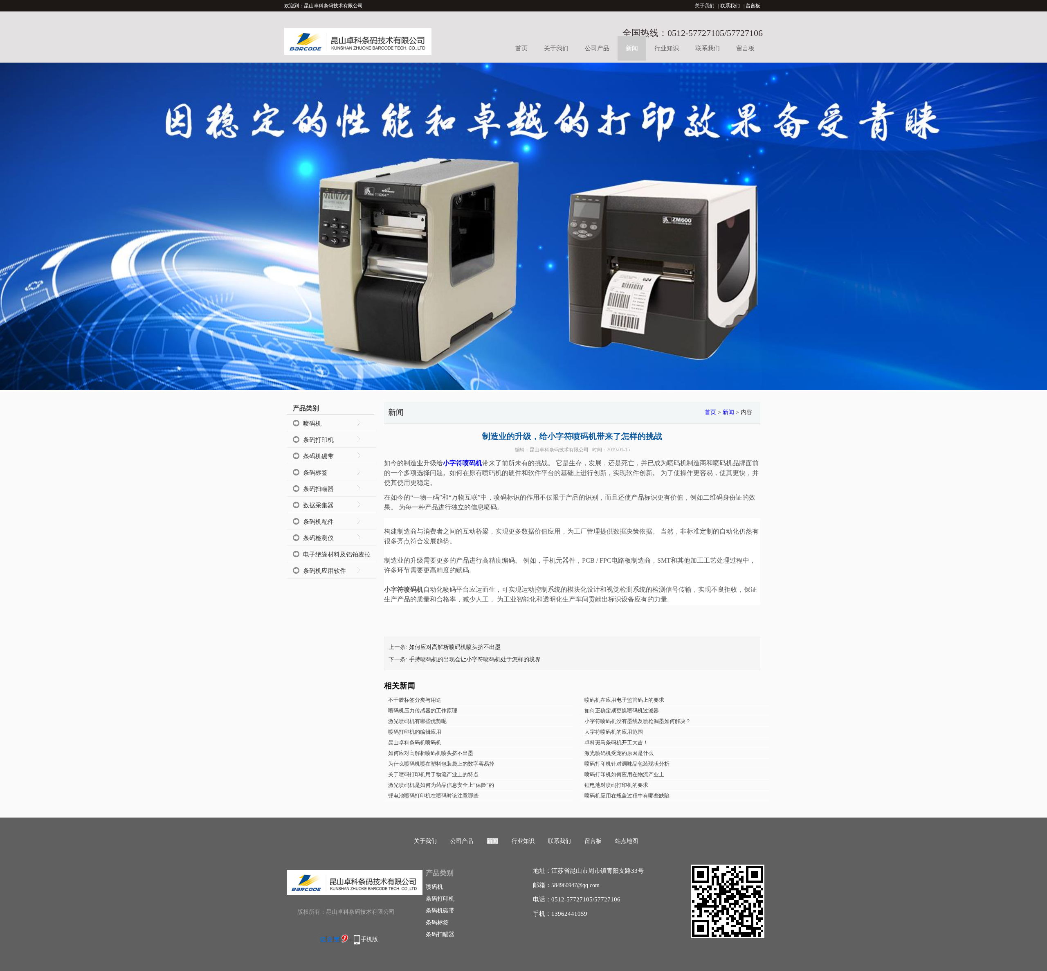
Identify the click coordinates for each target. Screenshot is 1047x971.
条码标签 (315, 472)
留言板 (753, 6)
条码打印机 (318, 440)
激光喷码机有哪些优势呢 (417, 721)
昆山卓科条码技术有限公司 (559, 450)
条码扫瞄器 (318, 489)
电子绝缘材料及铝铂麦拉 (337, 554)
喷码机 (312, 423)
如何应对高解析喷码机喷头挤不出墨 (455, 647)
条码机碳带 (318, 456)
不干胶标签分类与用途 (414, 700)
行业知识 (666, 48)
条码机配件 (318, 521)
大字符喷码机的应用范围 (613, 732)
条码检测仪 (318, 538)
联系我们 (730, 6)
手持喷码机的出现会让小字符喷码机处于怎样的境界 (475, 659)
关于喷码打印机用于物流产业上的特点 (433, 774)
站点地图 (626, 841)
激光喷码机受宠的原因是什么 (619, 753)
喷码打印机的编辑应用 (414, 732)
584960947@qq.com (575, 885)
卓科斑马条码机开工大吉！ (616, 742)
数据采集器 (318, 505)
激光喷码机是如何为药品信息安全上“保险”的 (441, 785)
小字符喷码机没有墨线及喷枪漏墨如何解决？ (637, 721)
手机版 (369, 939)
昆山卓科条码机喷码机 (414, 742)
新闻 (632, 48)
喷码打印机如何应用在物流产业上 (624, 774)
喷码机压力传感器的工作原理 (422, 710)
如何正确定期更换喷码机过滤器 (621, 710)
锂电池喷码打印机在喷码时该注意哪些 (433, 796)
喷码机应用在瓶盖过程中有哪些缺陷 (627, 796)
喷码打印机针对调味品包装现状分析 (627, 764)
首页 (521, 48)
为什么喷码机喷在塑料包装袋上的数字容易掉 (441, 764)
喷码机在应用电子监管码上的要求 (624, 700)
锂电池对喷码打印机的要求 (616, 785)
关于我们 (704, 6)
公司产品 (597, 48)
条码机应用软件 (324, 571)
